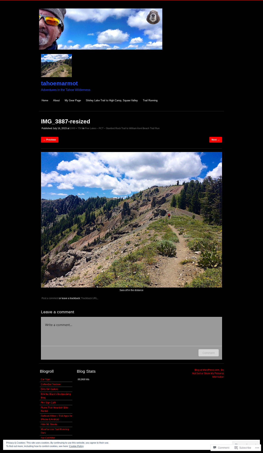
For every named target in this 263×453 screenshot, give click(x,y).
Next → (216, 139)
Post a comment (50, 298)
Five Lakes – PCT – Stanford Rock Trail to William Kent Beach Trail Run (122, 128)
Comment (209, 352)
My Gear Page (73, 100)
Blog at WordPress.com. (207, 370)
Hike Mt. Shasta (49, 424)
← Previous (49, 139)
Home (45, 100)
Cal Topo (45, 379)
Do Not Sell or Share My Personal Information (208, 373)
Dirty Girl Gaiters (49, 389)
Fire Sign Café (48, 402)
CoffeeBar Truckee (50, 384)
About (56, 100)
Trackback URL (89, 298)
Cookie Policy (76, 446)
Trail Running (150, 100)
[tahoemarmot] (100, 51)
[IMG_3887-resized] (131, 286)
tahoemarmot (59, 83)
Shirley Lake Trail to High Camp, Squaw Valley (112, 100)
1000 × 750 (76, 128)
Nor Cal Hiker (48, 437)
